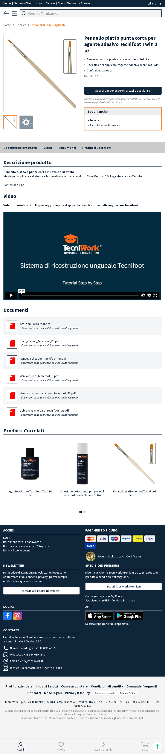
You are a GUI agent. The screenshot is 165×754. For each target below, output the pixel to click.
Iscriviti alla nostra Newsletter (41, 591)
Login (6, 537)
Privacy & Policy (77, 693)
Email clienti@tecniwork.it (26, 661)
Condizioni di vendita (107, 686)
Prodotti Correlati (96, 147)
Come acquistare (74, 686)
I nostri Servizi (46, 3)
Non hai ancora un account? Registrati (27, 546)
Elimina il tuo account (16, 550)
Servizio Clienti (24, 3)
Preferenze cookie (105, 693)
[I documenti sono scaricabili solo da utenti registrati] (12, 327)
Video (47, 147)
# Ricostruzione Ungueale (104, 125)
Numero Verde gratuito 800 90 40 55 (33, 648)
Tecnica (21, 25)
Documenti (67, 147)
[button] (80, 512)
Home (7, 3)
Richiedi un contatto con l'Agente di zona (36, 668)
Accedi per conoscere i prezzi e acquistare (123, 90)
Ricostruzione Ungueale (49, 25)
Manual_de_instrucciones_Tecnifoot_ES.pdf (49, 395)
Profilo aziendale (18, 686)
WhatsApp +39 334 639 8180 (27, 654)
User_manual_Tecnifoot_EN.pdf (49, 343)
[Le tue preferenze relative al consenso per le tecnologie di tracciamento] (157, 746)
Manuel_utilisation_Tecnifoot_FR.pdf (49, 360)
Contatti (34, 693)
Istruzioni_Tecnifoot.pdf (49, 326)
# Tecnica (93, 120)
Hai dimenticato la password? (22, 542)
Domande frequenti (142, 686)
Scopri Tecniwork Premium (75, 3)
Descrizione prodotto (20, 147)
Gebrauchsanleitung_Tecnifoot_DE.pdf (49, 412)
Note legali (53, 693)
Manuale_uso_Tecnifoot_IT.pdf (49, 378)
